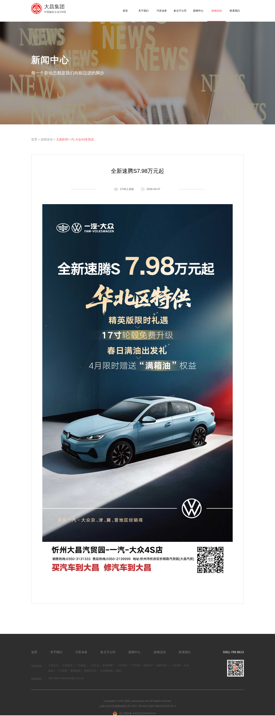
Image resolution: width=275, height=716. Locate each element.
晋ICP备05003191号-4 (163, 706)
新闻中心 (198, 10)
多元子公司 (180, 10)
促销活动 (216, 10)
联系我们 (235, 10)
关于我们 (143, 10)
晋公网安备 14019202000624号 (137, 713)
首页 (125, 10)
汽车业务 (162, 10)
